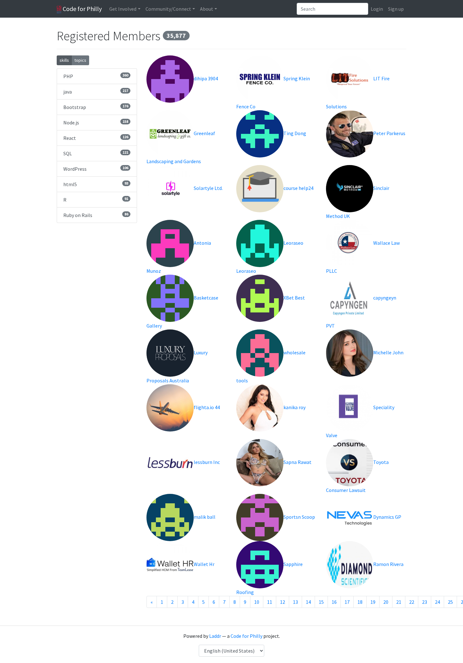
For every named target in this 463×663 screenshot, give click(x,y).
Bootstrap (95, 107)
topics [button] (80, 60)
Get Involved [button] (122, 9)
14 (308, 602)
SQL (95, 153)
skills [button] (64, 60)
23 (424, 602)
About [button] (206, 9)
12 (282, 602)
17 (347, 602)
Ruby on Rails (95, 215)
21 (398, 602)
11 (269, 602)
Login (377, 9)
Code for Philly (81, 9)
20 (385, 602)
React (95, 137)
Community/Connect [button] (168, 9)
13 (295, 602)
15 (321, 602)
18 (360, 602)
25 (450, 602)
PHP (95, 76)
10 (256, 602)
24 (437, 602)
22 (411, 602)
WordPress (95, 168)
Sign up (396, 9)
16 (334, 602)
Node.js (95, 122)
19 (372, 602)
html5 (95, 184)
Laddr (215, 636)
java (95, 91)
